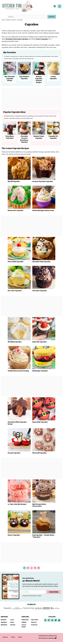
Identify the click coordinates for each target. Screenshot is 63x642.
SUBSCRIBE (53, 592)
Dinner (12, 622)
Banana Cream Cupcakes (39, 137)
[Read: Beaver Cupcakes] (19, 522)
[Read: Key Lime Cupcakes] (19, 277)
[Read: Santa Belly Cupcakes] (43, 409)
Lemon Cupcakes (53, 78)
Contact (13, 637)
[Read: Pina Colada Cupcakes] (19, 248)
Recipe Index (25, 619)
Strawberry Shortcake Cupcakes (17, 39)
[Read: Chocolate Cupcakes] (43, 277)
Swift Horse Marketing (48, 638)
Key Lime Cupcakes (15, 291)
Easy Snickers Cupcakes (24, 78)
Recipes (8, 19)
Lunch (12, 619)
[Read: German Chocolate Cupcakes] (43, 168)
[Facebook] (45, 620)
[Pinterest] (48, 620)
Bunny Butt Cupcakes (15, 210)
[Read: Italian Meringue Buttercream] (43, 197)
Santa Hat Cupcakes (39, 342)
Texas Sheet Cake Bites (9, 137)
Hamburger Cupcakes (40, 371)
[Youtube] (59, 620)
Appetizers (4, 622)
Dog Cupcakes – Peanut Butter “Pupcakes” (43, 536)
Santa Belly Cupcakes (40, 422)
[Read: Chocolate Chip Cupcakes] (43, 248)
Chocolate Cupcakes (39, 291)
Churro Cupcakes (42, 39)
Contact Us (34, 625)
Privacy (20, 637)
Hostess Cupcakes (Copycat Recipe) (38, 79)
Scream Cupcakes (14, 453)
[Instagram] (52, 620)
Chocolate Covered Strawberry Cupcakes (24, 139)
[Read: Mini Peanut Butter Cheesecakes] (43, 491)
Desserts (13, 19)
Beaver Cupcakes (14, 535)
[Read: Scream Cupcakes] (19, 439)
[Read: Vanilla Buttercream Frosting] (19, 357)
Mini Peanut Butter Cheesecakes (39, 505)
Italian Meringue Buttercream (43, 210)
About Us (33, 622)
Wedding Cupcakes (14, 342)
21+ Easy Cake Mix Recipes (17, 504)
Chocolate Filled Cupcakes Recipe (17, 423)
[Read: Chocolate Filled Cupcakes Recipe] (19, 409)
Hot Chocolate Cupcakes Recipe (10, 78)
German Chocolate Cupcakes (42, 181)
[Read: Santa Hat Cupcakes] (43, 328)
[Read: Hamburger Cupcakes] (43, 357)
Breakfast (3, 619)
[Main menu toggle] (59, 6)
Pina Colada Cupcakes (15, 262)
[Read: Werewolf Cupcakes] (43, 439)
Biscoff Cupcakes (14, 181)
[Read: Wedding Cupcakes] (19, 328)
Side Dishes (4, 625)
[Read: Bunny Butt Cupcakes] (19, 197)
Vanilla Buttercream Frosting (18, 371)
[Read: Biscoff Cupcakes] (19, 168)
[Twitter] (55, 620)
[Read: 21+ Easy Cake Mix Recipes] (19, 491)
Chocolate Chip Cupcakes (41, 262)
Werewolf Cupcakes (39, 453)
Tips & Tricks (34, 619)
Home (3, 19)
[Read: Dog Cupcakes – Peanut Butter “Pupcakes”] (43, 522)
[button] (54, 6)
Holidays (24, 622)
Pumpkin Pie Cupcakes (53, 137)
